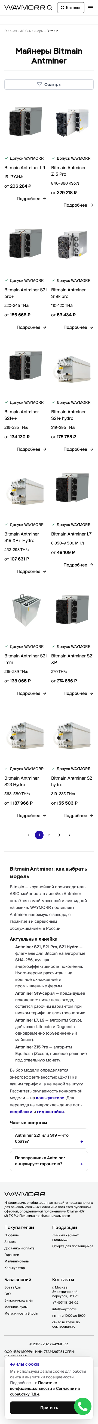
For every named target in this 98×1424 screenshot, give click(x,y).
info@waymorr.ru (64, 1309)
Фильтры (53, 84)
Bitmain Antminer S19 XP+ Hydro (21, 537)
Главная (10, 31)
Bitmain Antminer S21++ (21, 415)
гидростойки (50, 1111)
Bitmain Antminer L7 (71, 533)
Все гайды (12, 1287)
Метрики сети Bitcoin (21, 1313)
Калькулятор (14, 1267)
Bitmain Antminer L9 (24, 167)
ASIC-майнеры (32, 31)
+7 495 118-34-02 (65, 1302)
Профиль (11, 1235)
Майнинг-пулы (15, 1307)
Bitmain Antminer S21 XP (72, 659)
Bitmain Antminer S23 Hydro (21, 781)
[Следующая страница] (69, 835)
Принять (49, 1407)
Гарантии (11, 1254)
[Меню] (90, 7)
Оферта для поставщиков (72, 1246)
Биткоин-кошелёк (18, 1300)
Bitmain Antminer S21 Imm (25, 659)
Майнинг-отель (16, 1261)
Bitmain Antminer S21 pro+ (25, 293)
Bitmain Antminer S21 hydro (72, 781)
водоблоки (21, 1111)
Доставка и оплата (19, 1248)
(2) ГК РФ (37, 1215)
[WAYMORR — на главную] (24, 7)
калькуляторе (50, 1097)
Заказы (10, 1241)
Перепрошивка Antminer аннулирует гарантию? (40, 1160)
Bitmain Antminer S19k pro (68, 293)
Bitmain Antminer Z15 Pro (68, 171)
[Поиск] (49, 7)
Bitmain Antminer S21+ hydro (68, 415)
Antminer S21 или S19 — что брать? (42, 1138)
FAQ (7, 1294)
